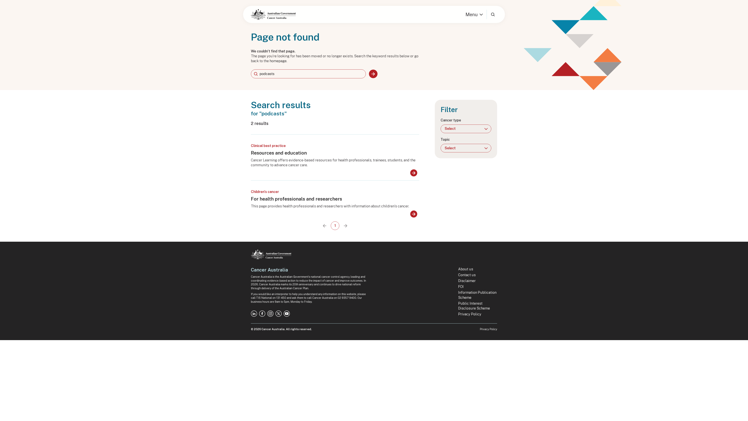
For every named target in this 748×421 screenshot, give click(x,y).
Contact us (467, 275)
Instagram (270, 313)
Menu (472, 14)
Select (450, 128)
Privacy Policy (469, 314)
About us (465, 269)
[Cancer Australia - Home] (273, 14)
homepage (278, 61)
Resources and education (279, 153)
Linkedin (254, 313)
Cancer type (451, 120)
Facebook (262, 313)
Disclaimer (467, 281)
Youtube (287, 313)
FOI (461, 287)
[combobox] (308, 74)
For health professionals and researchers (296, 199)
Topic (445, 139)
